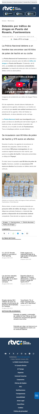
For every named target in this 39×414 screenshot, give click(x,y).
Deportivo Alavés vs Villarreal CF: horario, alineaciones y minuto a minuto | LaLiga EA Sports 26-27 (28, 279)
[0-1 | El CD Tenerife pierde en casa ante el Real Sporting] (10, 246)
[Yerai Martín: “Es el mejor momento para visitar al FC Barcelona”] (28, 293)
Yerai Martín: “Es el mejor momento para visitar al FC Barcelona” (28, 301)
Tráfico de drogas (9, 224)
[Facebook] (9, 233)
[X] (4, 233)
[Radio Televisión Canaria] (12, 8)
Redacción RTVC (8, 36)
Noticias (11, 21)
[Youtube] (5, 353)
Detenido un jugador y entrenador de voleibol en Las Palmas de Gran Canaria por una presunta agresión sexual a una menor (25, 317)
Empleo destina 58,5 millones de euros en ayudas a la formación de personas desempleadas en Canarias (10, 303)
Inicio (4, 21)
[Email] (27, 233)
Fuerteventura (15, 222)
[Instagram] (21, 353)
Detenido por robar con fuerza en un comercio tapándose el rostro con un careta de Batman (25, 327)
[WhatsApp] (13, 233)
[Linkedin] (22, 233)
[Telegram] (18, 233)
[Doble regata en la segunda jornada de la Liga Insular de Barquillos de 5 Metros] (28, 246)
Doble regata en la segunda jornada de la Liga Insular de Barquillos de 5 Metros (28, 255)
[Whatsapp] (33, 353)
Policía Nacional (28, 222)
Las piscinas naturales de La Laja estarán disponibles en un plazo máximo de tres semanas (9, 279)
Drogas (5, 222)
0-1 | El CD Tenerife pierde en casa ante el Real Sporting (9, 254)
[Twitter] (13, 353)
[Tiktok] (17, 353)
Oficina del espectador (23, 357)
